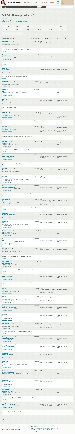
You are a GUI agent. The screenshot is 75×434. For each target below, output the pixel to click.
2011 (61, 30)
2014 (28, 30)
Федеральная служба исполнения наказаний (41, 11)
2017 (61, 26)
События (18, 26)
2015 (17, 30)
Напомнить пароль (69, 3)
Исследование (43, 2)
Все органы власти (6, 11)
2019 (39, 26)
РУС (58, 3)
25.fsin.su (6, 18)
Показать (4, 51)
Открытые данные (35, 426)
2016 (6, 30)
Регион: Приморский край (60, 11)
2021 (28, 26)
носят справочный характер (45, 429)
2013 (39, 30)
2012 (50, 30)
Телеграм (51, 2)
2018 (50, 26)
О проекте (35, 2)
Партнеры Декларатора (36, 431)
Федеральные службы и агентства (20, 11)
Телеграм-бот (27, 2)
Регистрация (70, 1)
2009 (17, 33)
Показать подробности (7, 46)
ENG (58, 1)
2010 (6, 33)
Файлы (7, 26)
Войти (66, 1)
